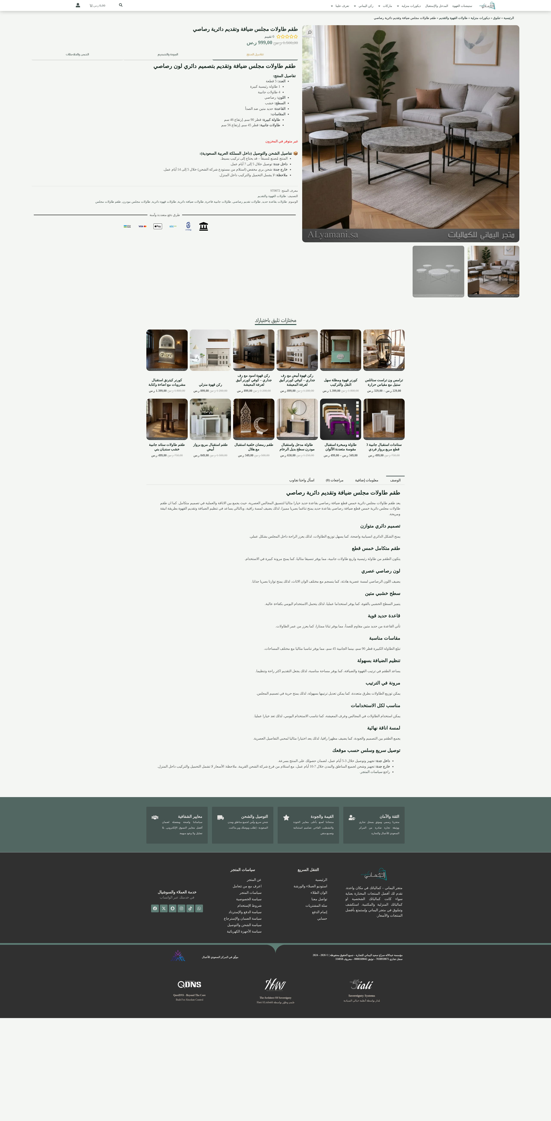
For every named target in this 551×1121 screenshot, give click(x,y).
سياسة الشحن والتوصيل (244, 925)
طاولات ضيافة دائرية (191, 201)
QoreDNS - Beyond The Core (189, 995)
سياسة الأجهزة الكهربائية (244, 931)
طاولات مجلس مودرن (136, 201)
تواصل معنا (319, 899)
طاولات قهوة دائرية (164, 201)
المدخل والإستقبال (436, 6)
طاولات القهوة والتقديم (453, 18)
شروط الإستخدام (249, 905)
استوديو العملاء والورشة (310, 886)
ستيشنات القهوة (462, 6)
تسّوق (496, 18)
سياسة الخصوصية (249, 899)
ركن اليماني (366, 6)
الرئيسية (509, 18)
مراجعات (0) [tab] (335, 480)
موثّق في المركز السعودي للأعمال (220, 957)
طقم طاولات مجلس (108, 201)
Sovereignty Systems (361, 995)
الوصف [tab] (395, 480)
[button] (309, 32)
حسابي (322, 918)
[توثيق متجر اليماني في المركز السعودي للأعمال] (178, 955)
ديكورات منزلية (411, 6)
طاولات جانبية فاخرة (218, 201)
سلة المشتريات (316, 905)
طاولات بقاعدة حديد (274, 201)
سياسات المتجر (371, 772)
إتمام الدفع (319, 912)
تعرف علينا (342, 6)
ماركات (387, 6)
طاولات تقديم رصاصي (246, 201)
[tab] (255, 55)
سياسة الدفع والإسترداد (245, 912)
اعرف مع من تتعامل (247, 886)
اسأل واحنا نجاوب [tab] (301, 480)
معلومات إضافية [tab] (366, 480)
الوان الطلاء (319, 892)
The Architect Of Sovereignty (275, 997)
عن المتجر (254, 880)
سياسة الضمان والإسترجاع (243, 918)
